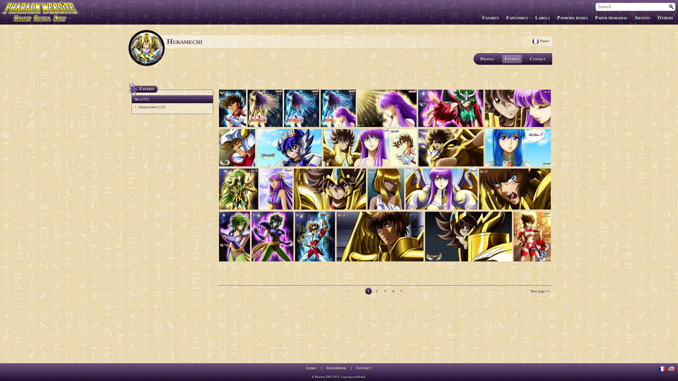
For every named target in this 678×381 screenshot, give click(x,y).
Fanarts (490, 17)
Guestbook (336, 368)
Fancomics (517, 17)
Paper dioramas (611, 17)
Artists (642, 17)
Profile (487, 59)
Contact (537, 59)
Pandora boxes (572, 17)
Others (665, 17)
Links (311, 368)
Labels (542, 17)
